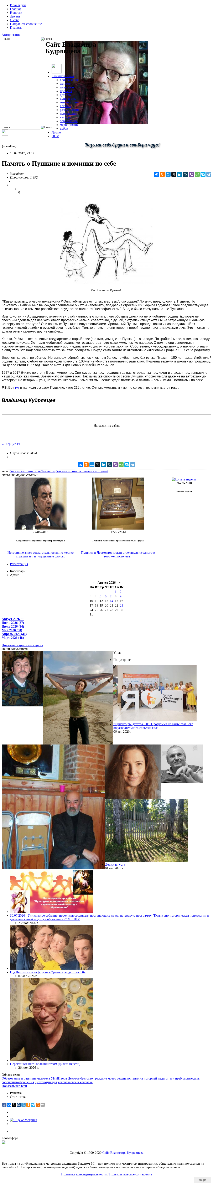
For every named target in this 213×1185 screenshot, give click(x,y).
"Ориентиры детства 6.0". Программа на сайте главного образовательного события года (153, 726)
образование (69, 121)
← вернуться (11, 443)
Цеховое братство (80, 1078)
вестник (65, 106)
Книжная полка (63, 76)
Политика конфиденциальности (84, 1174)
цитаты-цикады (46, 1082)
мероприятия (69, 125)
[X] (173, 174)
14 (111, 601)
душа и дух (68, 98)
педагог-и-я (166, 1078)
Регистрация (19, 564)
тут (17, 387)
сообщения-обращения (18, 1082)
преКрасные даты (187, 1078)
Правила (16, 27)
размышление (69, 110)
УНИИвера (59, 1078)
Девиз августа (115, 864)
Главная (15, 9)
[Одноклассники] (162, 174)
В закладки (18, 5)
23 (121, 605)
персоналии (68, 113)
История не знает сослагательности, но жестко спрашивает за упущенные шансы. (40, 554)
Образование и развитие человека (26, 1078)
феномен (66, 83)
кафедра (65, 117)
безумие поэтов (67, 471)
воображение (69, 80)
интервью (67, 87)
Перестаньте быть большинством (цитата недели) (45, 1064)
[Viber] (191, 174)
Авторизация (11, 34)
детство (65, 95)
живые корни (69, 102)
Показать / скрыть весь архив (22, 645)
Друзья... (16, 16)
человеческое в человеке (75, 1082)
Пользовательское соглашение (130, 1174)
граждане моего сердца (110, 1078)
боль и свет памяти (23, 471)
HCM (55, 136)
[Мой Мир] (168, 174)
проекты (66, 91)
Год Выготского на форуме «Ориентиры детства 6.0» (47, 972)
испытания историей (93, 471)
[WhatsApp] (197, 174)
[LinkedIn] (179, 174)
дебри (64, 128)
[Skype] (203, 174)
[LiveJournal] (185, 174)
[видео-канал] (5, 134)
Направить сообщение (26, 24)
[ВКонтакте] (156, 174)
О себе (14, 20)
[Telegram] (208, 174)
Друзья (56, 132)
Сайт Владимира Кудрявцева (123, 1152)
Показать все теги (14, 1086)
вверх (202, 1179)
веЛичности (46, 471)
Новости (16, 12)
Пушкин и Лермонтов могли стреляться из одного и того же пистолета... (118, 554)
